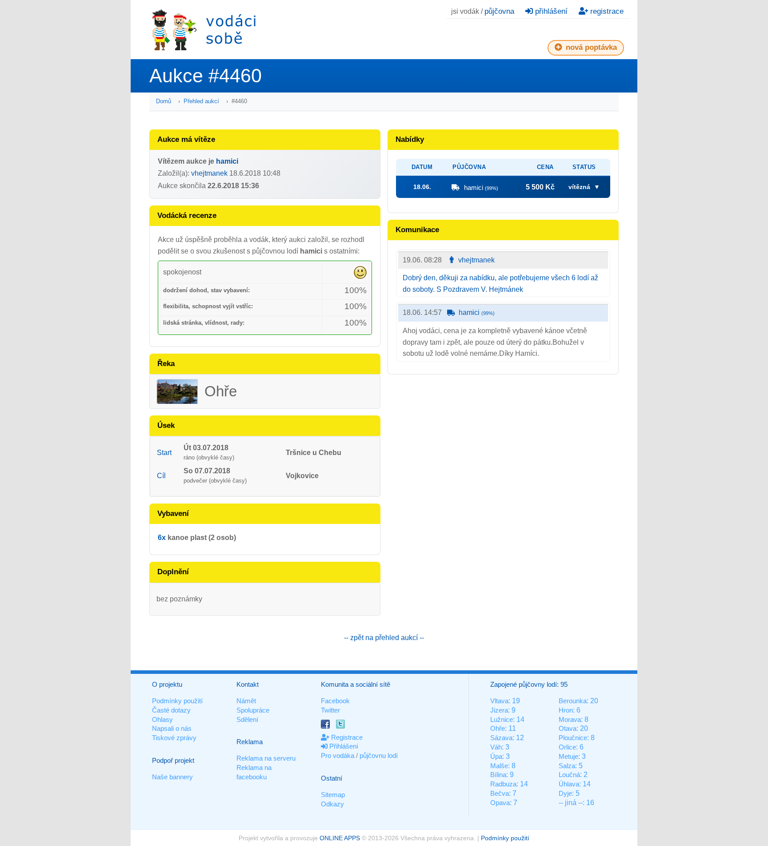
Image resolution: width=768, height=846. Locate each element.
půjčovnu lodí (379, 755)
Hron (566, 710)
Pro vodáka (337, 755)
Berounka (573, 701)
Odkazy (332, 804)
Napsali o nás (172, 728)
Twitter (330, 710)
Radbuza (503, 784)
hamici (227, 161)
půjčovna (499, 11)
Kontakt (247, 684)
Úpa (496, 756)
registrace (606, 11)
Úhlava (569, 784)
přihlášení (550, 11)
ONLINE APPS (340, 838)
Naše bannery (172, 777)
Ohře (497, 728)
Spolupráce (252, 710)
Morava (570, 719)
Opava (500, 802)
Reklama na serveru (266, 758)
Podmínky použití (177, 701)
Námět (246, 701)
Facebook (335, 701)
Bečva (499, 793)
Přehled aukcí (201, 101)
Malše (499, 765)
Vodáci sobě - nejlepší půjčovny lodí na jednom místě (204, 29)
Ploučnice (573, 737)
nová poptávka (590, 47)
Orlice (567, 747)
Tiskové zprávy (174, 737)
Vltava (499, 701)
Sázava (501, 737)
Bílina (498, 774)
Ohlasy (162, 719)
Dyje (565, 793)
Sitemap (333, 794)
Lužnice (501, 719)
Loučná (569, 774)
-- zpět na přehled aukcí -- (384, 637)
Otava (567, 728)
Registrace (346, 737)
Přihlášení (343, 746)
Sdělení (247, 719)
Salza (567, 765)
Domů (163, 101)
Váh (496, 747)
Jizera (499, 710)
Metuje (568, 756)
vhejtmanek (209, 173)
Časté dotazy (171, 710)
